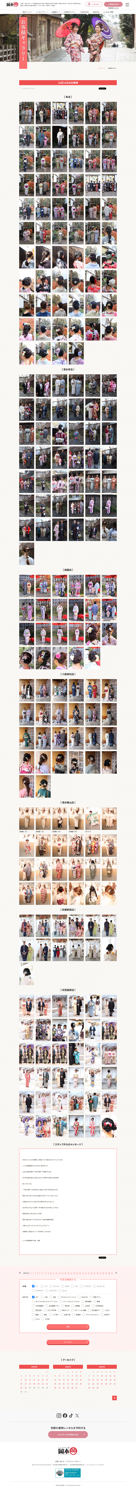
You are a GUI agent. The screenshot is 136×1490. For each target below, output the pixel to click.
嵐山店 (64, 1290)
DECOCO (85, 1297)
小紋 (45, 1297)
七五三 (107, 1310)
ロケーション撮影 (80, 1310)
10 (51, 1273)
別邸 (76, 1286)
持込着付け (96, 1310)
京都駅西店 (39, 1290)
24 (91, 1273)
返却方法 (96, 12)
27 (100, 1273)
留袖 (37, 1314)
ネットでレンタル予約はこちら (68, 1434)
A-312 (37, 1319)
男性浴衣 (38, 1310)
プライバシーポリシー (73, 1461)
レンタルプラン (41, 12)
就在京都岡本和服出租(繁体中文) (77, 1464)
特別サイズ (65, 1310)
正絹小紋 (67, 1314)
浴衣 (54, 1297)
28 (103, 1273)
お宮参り (107, 1314)
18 (74, 1273)
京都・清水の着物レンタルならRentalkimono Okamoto (68, 1485)
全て (37, 1286)
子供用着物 (39, 1306)
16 (68, 1273)
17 (71, 1273)
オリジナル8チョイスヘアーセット (46, 1301)
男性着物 (88, 1301)
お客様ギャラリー (70, 12)
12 (56, 1273)
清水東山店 (101, 1286)
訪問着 (77, 1306)
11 (53, 1273)
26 (97, 1273)
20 (80, 1273)
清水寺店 (56, 1286)
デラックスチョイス (92, 1314)
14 (62, 1273)
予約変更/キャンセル (113, 8)
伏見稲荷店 (53, 1290)
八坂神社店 (87, 1286)
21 (83, 1273)
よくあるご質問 (108, 12)
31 (112, 1273)
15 (65, 1273)
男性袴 (67, 1306)
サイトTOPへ (68, 1342)
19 (77, 1273)
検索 (68, 1326)
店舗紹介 (55, 12)
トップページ (101, 68)
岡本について (27, 12)
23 (89, 1273)
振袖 (98, 1301)
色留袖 (78, 1314)
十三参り (56, 1314)
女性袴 (87, 1306)
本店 (45, 1286)
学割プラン (97, 1297)
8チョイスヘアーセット (68, 1297)
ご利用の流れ (84, 12)
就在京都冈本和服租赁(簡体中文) (60, 1464)
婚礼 (45, 1314)
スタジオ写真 (51, 1310)
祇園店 (67, 1286)
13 (59, 1273)
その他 (47, 1319)
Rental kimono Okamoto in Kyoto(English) (41, 1464)
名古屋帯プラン (54, 1306)
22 (86, 1273)
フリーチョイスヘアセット (71, 1301)
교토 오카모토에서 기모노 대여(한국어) (95, 1464)
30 (109, 1273)
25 (94, 1273)
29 (106, 1273)
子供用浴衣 (99, 1306)
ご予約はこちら (113, 4)
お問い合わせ (59, 1461)
